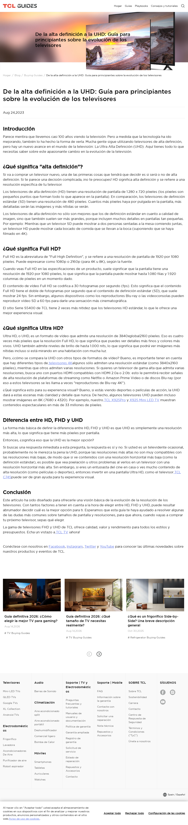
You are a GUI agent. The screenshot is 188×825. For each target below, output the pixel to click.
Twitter (90, 546)
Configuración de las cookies (166, 813)
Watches (40, 779)
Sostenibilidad (138, 697)
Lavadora (9, 745)
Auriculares (41, 773)
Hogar (7, 75)
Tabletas (39, 767)
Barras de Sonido (45, 691)
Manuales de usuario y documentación (76, 717)
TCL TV (61, 532)
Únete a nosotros (140, 741)
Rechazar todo (134, 813)
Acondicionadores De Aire (14, 752)
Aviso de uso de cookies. (24, 818)
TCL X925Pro (114, 400)
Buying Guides (33, 75)
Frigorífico (9, 739)
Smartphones (42, 762)
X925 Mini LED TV (144, 400)
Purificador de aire (14, 760)
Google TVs (10, 703)
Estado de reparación (72, 759)
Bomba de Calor (44, 742)
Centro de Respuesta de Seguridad (137, 718)
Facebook (57, 546)
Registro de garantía (73, 740)
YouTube (107, 546)
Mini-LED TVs (11, 691)
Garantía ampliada (77, 732)
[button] (98, 654)
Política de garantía (78, 726)
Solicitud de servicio (73, 749)
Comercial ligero (44, 736)
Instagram (75, 546)
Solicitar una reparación (105, 718)
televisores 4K (60, 363)
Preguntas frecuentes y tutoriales (74, 703)
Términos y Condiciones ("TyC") (136, 731)
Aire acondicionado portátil (46, 722)
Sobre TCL (135, 691)
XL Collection (11, 709)
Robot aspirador (13, 766)
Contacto (72, 776)
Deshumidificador (45, 730)
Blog (17, 75)
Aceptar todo (112, 813)
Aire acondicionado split (46, 712)
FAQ (100, 691)
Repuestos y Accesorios (73, 768)
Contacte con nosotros (105, 708)
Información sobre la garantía (108, 698)
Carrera (133, 703)
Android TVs (11, 714)
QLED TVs (9, 697)
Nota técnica (105, 725)
